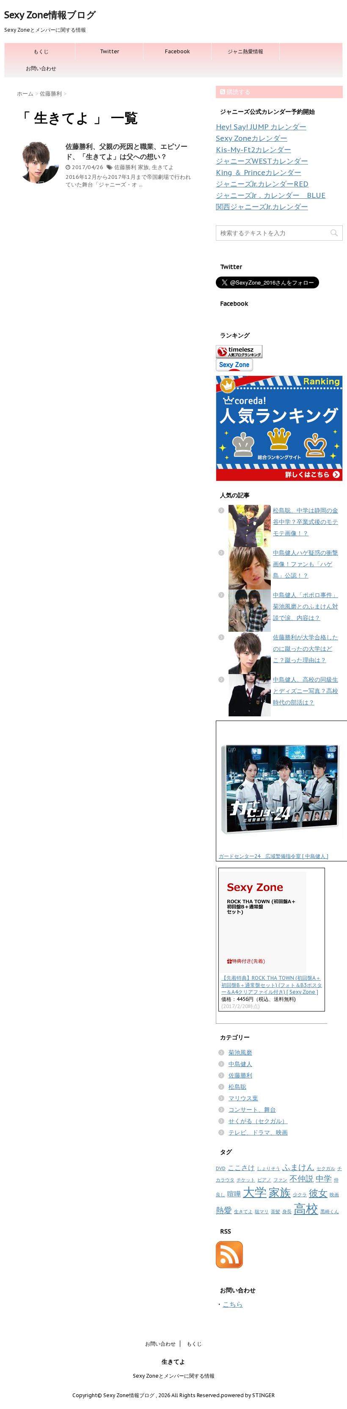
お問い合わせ (41, 68)
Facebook (177, 51)
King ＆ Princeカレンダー (258, 172)
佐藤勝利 (125, 167)
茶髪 (275, 1211)
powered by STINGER (248, 1395)
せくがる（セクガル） (258, 1121)
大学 (255, 1192)
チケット (246, 1180)
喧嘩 (234, 1194)
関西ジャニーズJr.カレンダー (262, 206)
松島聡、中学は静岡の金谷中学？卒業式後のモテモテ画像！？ (305, 522)
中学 (324, 1178)
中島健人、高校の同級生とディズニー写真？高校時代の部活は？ (305, 691)
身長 (287, 1211)
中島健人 (240, 1064)
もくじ (41, 51)
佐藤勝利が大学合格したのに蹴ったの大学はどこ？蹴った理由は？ (305, 648)
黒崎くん (329, 1211)
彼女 (318, 1193)
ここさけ (241, 1167)
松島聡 (237, 1087)
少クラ (300, 1195)
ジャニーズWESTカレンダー (262, 161)
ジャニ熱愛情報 (245, 51)
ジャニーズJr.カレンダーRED (262, 184)
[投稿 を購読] (279, 1254)
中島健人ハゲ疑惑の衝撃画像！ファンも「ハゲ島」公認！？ (305, 564)
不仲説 (301, 1178)
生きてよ (163, 167)
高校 (306, 1209)
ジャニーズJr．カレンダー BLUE (270, 195)
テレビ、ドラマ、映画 (258, 1132)
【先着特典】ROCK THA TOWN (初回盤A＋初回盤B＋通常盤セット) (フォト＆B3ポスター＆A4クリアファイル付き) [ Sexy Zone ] (271, 985)
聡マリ (262, 1211)
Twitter (109, 51)
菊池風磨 (240, 1052)
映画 (334, 1195)
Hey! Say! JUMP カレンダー (261, 127)
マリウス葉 (243, 1098)
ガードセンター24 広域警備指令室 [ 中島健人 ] (273, 856)
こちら (233, 1304)
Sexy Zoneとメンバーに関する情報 (174, 1376)
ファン (280, 1180)
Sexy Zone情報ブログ (50, 15)
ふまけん (298, 1167)
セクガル (326, 1168)
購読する (238, 92)
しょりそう (268, 1168)
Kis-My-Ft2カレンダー (253, 149)
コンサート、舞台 (252, 1109)
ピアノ (264, 1180)
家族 (143, 167)
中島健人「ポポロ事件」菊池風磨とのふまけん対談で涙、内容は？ (305, 606)
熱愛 (224, 1210)
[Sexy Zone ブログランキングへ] (279, 351)
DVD (221, 1168)
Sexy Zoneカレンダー (251, 138)
